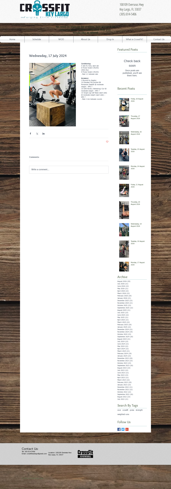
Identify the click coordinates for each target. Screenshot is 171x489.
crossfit (125, 410)
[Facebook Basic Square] (119, 429)
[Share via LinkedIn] (43, 133)
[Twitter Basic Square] (123, 429)
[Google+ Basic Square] (127, 429)
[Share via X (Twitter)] (37, 133)
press (132, 410)
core (119, 410)
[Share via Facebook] (30, 133)
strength (139, 410)
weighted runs (123, 414)
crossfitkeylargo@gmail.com (37, 454)
